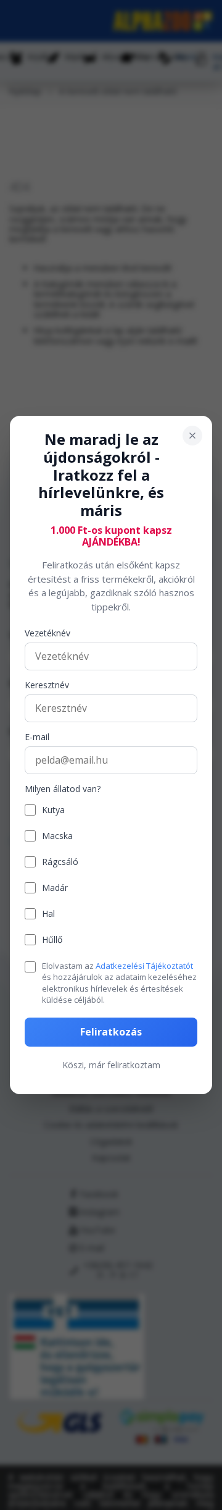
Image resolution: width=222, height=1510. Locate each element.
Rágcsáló (60, 862)
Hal (48, 914)
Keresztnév (47, 685)
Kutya (53, 810)
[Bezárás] (192, 435)
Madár (55, 888)
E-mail (37, 737)
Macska (57, 836)
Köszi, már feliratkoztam (111, 1065)
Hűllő (52, 940)
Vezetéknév (47, 633)
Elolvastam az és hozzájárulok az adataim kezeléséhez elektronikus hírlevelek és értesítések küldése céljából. (119, 982)
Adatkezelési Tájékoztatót (144, 965)
